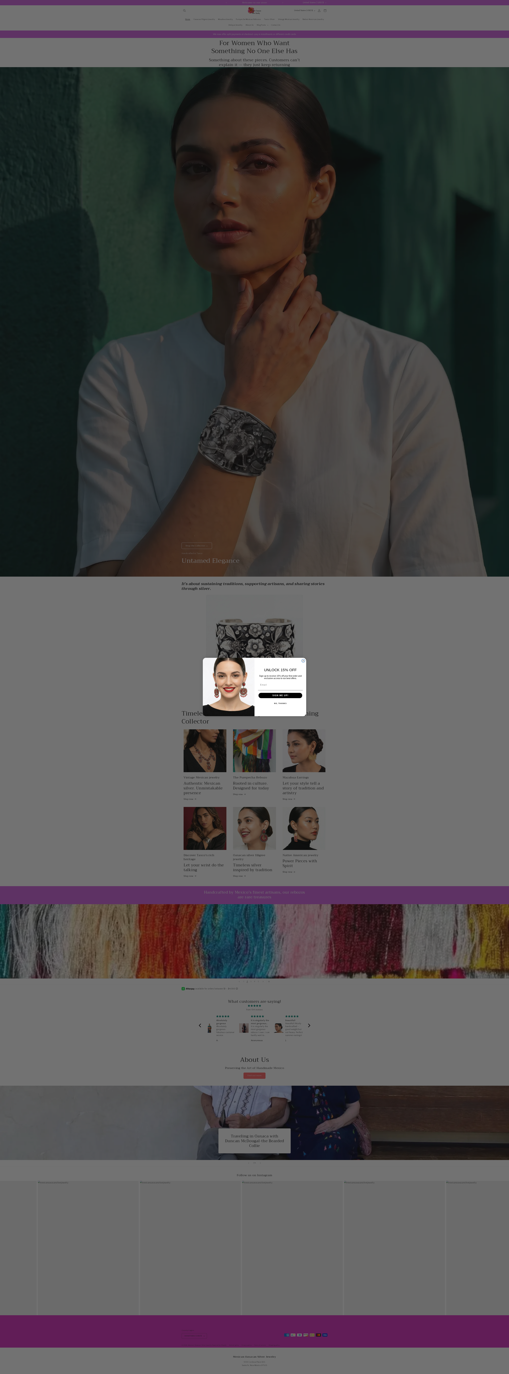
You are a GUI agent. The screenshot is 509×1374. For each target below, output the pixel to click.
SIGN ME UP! (280, 695)
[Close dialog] (303, 660)
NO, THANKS (280, 703)
